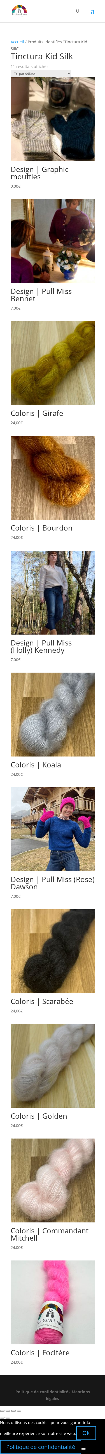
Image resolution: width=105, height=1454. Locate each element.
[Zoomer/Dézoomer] (2, 1411)
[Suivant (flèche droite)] (8, 1417)
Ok (86, 1433)
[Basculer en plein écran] (8, 1411)
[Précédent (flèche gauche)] (2, 1417)
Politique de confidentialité (41, 1391)
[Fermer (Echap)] (19, 1411)
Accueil (17, 41)
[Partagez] (13, 1411)
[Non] (83, 1449)
